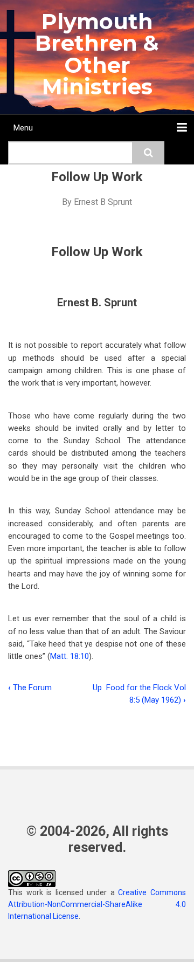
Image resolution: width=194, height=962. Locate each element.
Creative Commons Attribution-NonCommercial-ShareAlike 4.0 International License (97, 904)
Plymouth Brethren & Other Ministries (97, 54)
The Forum (30, 687)
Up (97, 687)
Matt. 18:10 (69, 656)
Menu (23, 128)
